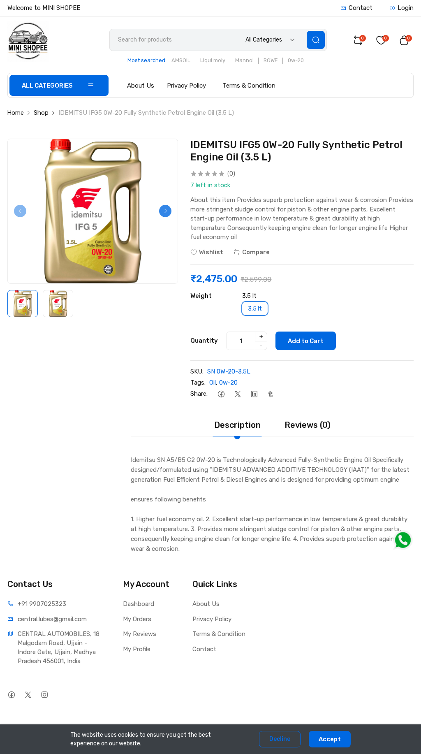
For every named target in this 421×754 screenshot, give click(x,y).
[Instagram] (44, 694)
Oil (212, 382)
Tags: (198, 382)
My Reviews (139, 634)
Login (406, 8)
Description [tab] (237, 425)
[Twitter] (237, 394)
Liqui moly (212, 60)
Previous (20, 211)
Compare (256, 252)
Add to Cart (306, 341)
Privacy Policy (186, 85)
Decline (279, 738)
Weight (201, 295)
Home (15, 112)
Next (165, 211)
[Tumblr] (270, 394)
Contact (360, 8)
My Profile (136, 649)
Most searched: (147, 60)
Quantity (204, 340)
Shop (41, 112)
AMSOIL (180, 60)
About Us (140, 85)
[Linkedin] (254, 394)
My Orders (137, 619)
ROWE (271, 60)
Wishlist (211, 252)
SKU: (197, 371)
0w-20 (296, 60)
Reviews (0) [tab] (308, 425)
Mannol (244, 60)
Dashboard (138, 604)
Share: (199, 393)
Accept (330, 739)
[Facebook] (221, 394)
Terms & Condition (248, 85)
